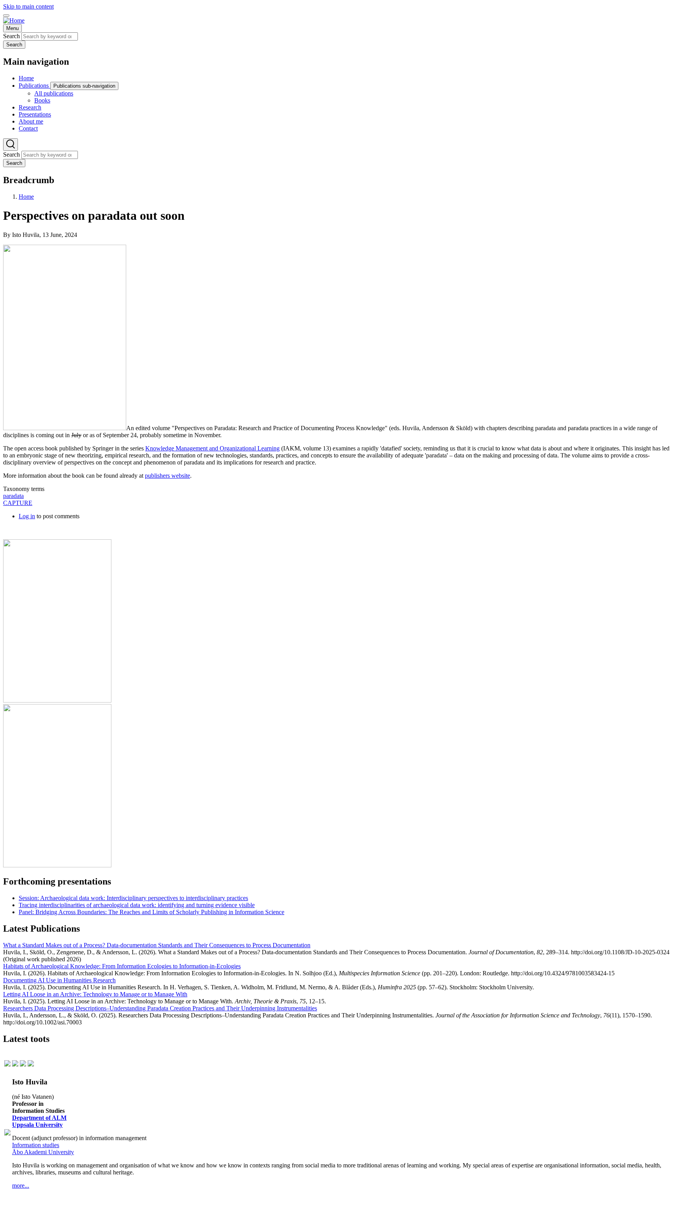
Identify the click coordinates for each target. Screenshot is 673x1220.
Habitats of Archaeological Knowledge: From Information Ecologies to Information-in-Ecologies (122, 966)
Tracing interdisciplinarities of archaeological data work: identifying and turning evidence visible (137, 905)
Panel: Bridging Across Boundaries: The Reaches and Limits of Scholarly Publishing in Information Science (151, 912)
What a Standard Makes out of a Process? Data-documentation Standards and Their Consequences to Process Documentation (156, 945)
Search (11, 36)
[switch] (6, 15)
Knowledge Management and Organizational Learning (212, 448)
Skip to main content (28, 6)
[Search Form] (10, 144)
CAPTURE (17, 503)
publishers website (167, 475)
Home (26, 196)
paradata (13, 496)
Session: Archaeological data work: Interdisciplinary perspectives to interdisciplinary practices (133, 898)
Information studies (35, 1145)
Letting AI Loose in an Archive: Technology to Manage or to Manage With (95, 994)
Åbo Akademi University (43, 1152)
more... (20, 1185)
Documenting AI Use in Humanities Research (59, 980)
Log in (27, 516)
